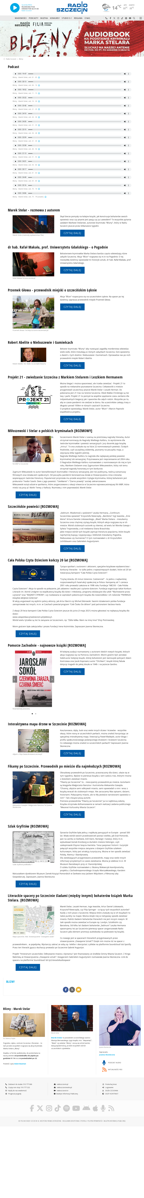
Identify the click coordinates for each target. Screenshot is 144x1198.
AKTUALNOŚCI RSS (115, 1069)
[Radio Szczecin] (72, 7)
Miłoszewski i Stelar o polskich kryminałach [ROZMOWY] (50, 430)
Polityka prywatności (95, 1121)
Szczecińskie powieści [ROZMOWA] (33, 506)
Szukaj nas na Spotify (126, 18)
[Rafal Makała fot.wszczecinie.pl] (33, 264)
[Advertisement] (37, 1145)
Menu (140, 18)
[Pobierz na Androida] (86, 1105)
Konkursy (55, 18)
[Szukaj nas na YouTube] (76, 1105)
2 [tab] (35, 714)
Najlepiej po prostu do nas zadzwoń (106, 18)
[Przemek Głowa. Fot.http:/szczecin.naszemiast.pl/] (33, 312)
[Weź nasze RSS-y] (111, 1105)
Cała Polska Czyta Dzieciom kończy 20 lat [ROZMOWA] (48, 560)
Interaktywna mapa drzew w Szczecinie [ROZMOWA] (47, 724)
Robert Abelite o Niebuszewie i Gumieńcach (40, 342)
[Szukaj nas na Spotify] (66, 1105)
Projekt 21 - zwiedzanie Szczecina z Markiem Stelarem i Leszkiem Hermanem (65, 377)
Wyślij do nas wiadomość (130, 18)
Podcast (13, 66)
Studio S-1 (67, 18)
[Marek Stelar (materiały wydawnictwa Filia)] (33, 224)
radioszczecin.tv (62, 1090)
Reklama (78, 18)
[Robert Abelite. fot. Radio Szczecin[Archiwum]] (33, 355)
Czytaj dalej (72, 233)
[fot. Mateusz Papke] (24, 1025)
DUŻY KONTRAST (111, 1094)
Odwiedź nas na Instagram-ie (118, 18)
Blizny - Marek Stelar (16, 1009)
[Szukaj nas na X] (40, 1105)
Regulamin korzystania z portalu (75, 1121)
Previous (15, 679)
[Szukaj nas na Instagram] (49, 1105)
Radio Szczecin (11, 59)
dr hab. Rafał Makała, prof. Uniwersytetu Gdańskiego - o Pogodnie (58, 247)
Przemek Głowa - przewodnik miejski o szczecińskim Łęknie (52, 290)
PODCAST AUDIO (114, 1063)
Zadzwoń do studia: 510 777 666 (20, 1084)
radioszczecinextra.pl (64, 1087)
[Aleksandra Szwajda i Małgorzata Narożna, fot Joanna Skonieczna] (33, 787)
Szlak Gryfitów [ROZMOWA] (28, 826)
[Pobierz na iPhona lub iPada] (95, 1105)
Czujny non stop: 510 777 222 (19, 1087)
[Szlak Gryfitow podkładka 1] (33, 847)
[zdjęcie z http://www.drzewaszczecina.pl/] (33, 740)
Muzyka (44, 18)
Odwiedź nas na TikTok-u (122, 18)
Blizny (21, 59)
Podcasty (33, 18)
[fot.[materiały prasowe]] (33, 679)
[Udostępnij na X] (72, 990)
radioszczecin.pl (62, 1084)
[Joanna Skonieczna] (120, 1025)
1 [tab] (32, 714)
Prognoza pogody (14, 1094)
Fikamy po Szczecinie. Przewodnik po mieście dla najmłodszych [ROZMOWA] (64, 766)
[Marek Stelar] (72, 1018)
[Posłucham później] (39, 77)
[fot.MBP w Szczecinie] (33, 449)
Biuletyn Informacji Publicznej (67, 1094)
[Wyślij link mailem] (78, 990)
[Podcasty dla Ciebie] (103, 1105)
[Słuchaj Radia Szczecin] (14, 8)
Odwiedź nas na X (114, 18)
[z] (33, 527)
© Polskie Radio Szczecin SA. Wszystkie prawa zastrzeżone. (40, 1121)
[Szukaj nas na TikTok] (57, 1105)
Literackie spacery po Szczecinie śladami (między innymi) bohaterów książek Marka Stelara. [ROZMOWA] (70, 898)
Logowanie (109, 1087)
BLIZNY (10, 982)
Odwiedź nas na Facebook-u (110, 18)
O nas (87, 18)
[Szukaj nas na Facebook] (32, 1105)
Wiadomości (21, 18)
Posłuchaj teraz (111, 1084)
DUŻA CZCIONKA (111, 1090)
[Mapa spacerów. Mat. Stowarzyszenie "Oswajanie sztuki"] (33, 920)
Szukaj (134, 18)
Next (52, 679)
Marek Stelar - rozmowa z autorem (34, 210)
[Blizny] (72, 39)
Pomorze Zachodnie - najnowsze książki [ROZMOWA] (47, 645)
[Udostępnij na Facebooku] (66, 990)
